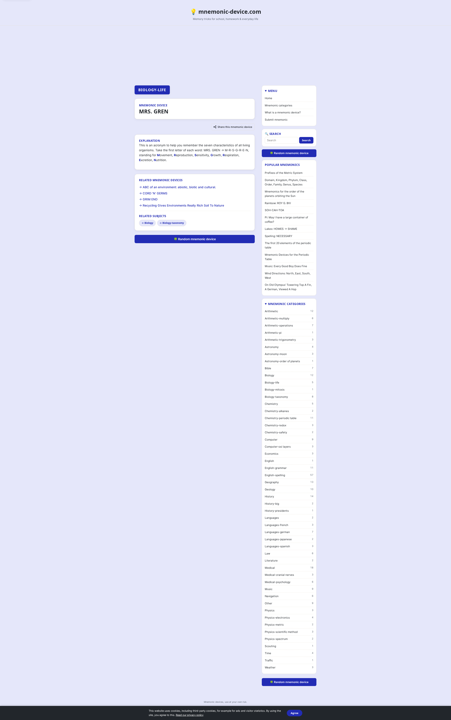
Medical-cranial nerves (289, 574)
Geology (289, 489)
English (289, 461)
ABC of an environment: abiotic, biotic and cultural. (179, 187)
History (289, 496)
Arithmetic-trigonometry (289, 339)
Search (306, 140)
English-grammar (289, 468)
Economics (289, 453)
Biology (148, 223)
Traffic (289, 660)
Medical (289, 567)
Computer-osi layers (289, 446)
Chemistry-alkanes (289, 411)
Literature (289, 560)
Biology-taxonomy (173, 223)
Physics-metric (289, 624)
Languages (289, 517)
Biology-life (152, 89)
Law (289, 553)
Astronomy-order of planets (289, 361)
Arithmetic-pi (289, 332)
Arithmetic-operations (289, 325)
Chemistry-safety (289, 432)
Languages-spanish (289, 546)
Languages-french (289, 525)
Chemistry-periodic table (289, 418)
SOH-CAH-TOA (274, 210)
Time (289, 653)
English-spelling (289, 475)
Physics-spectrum (289, 639)
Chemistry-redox (289, 425)
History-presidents (289, 510)
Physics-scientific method (289, 632)
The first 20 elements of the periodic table (288, 245)
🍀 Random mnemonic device (195, 239)
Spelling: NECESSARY (278, 236)
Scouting (289, 646)
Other (289, 603)
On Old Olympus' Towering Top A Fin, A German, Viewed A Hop (288, 287)
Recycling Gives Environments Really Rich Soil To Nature (183, 205)
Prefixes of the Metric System (283, 172)
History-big (289, 503)
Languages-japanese (289, 539)
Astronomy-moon (289, 354)
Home (268, 98)
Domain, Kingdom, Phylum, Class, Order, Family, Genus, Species (286, 182)
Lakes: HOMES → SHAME (281, 228)
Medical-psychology (289, 582)
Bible (289, 368)
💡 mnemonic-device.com (225, 11)
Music (289, 589)
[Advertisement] (225, 52)
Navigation (289, 596)
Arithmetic (289, 311)
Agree (294, 713)
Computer (289, 439)
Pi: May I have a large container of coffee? (286, 219)
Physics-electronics (289, 617)
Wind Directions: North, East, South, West (287, 275)
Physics (289, 610)
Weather (289, 667)
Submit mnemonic (276, 119)
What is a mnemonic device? (283, 112)
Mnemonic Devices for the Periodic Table (287, 257)
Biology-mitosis (289, 389)
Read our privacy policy (189, 714)
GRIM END (150, 199)
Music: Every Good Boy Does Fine (286, 266)
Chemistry (289, 404)
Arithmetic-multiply (289, 318)
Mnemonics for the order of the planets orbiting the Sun (284, 194)
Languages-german (289, 532)
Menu (272, 91)
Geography (289, 482)
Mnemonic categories (278, 105)
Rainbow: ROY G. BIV (278, 203)
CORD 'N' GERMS (155, 193)
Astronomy (289, 347)
